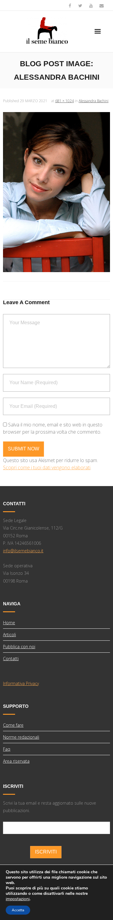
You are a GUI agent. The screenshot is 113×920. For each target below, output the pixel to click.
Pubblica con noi (19, 646)
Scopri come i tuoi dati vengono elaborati (46, 467)
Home (9, 622)
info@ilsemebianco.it (23, 550)
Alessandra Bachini (93, 100)
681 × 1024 (64, 100)
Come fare (13, 725)
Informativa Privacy (21, 683)
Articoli (9, 634)
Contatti (11, 658)
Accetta (18, 910)
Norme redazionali (21, 737)
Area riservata (16, 761)
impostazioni (18, 899)
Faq (6, 749)
